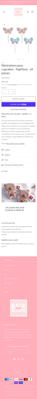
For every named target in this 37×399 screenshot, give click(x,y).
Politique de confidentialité (12, 391)
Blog (5, 287)
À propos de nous (9, 265)
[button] (4, 12)
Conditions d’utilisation (27, 391)
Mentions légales (30, 394)
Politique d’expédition (9, 394)
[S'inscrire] (28, 351)
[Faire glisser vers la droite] (23, 59)
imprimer (7, 270)
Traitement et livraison (11, 278)
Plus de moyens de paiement (18, 109)
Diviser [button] (5, 171)
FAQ (5, 274)
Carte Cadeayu (8, 283)
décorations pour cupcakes (16, 143)
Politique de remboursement (21, 388)
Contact (6, 292)
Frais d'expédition (13, 84)
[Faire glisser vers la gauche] (14, 59)
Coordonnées (20, 394)
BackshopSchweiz (10, 386)
